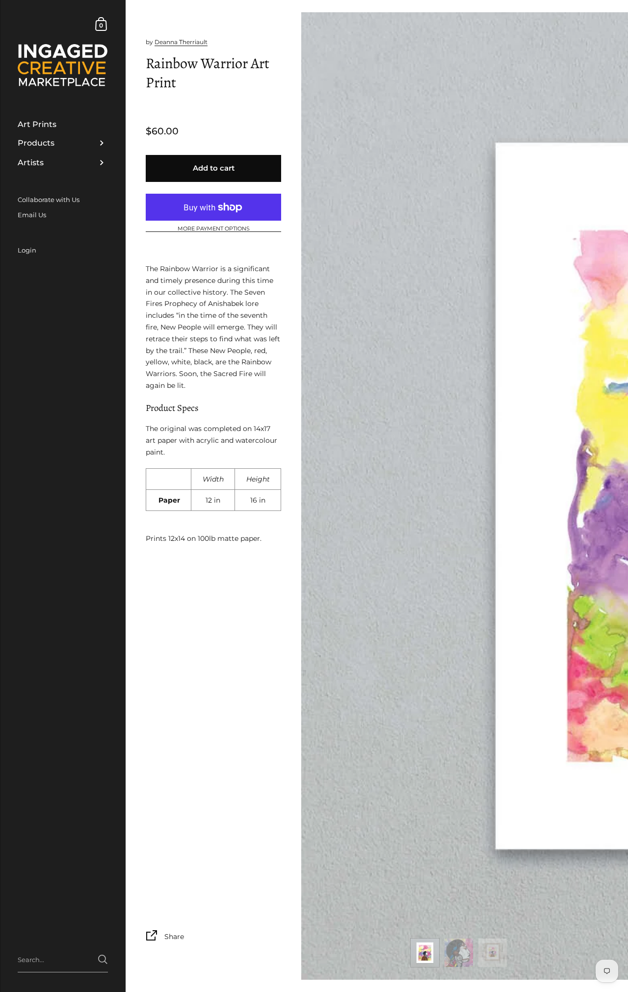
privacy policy (243, 508)
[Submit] (436, 540)
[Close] (451, 428)
